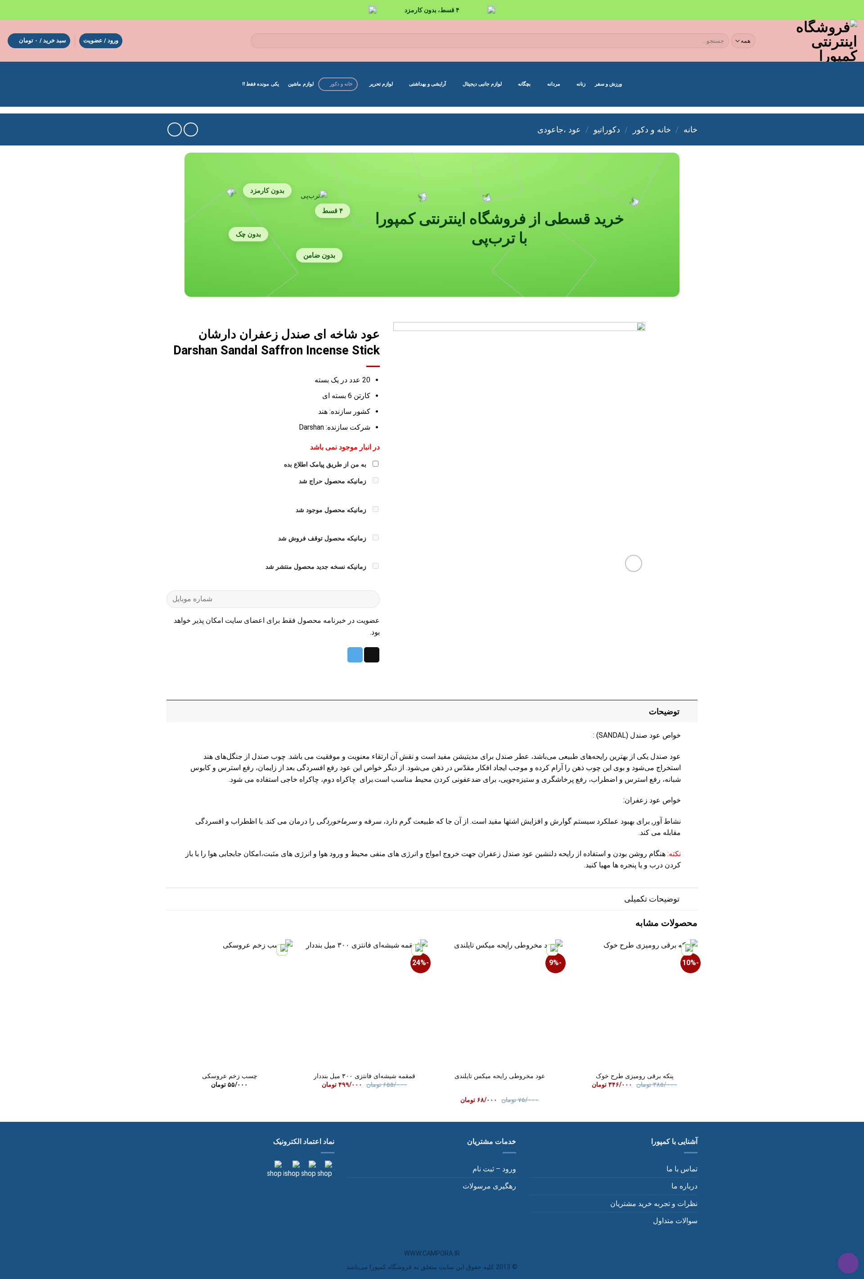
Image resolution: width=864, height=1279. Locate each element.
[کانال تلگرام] (308, 1169)
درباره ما (684, 1186)
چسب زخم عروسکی (229, 1076)
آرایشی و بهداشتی (427, 84)
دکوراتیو (607, 129)
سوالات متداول (675, 1220)
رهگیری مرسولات (489, 1186)
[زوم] (634, 563)
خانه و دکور (341, 84)
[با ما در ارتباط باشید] (274, 1169)
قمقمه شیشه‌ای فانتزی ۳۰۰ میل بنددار (364, 1076)
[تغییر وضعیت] (689, 711)
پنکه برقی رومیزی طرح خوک (635, 1076)
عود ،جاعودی (559, 129)
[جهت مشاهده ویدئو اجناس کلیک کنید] (291, 1169)
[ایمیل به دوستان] (371, 654)
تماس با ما (682, 1169)
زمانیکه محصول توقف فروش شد (323, 538)
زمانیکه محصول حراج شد (333, 481)
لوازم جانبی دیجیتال (482, 84)
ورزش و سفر (608, 84)
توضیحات (664, 711)
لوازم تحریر (381, 84)
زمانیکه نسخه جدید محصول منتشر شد (317, 567)
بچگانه (524, 84)
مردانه (553, 84)
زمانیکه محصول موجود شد (332, 510)
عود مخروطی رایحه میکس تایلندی (499, 1076)
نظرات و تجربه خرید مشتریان (654, 1203)
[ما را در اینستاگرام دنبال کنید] (324, 1169)
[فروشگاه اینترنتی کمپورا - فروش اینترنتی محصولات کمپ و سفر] (814, 41)
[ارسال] (259, 41)
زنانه (580, 84)
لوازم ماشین (300, 84)
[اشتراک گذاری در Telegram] (355, 654)
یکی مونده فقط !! (260, 84)
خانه (691, 129)
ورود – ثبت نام (494, 1169)
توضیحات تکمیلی (652, 898)
